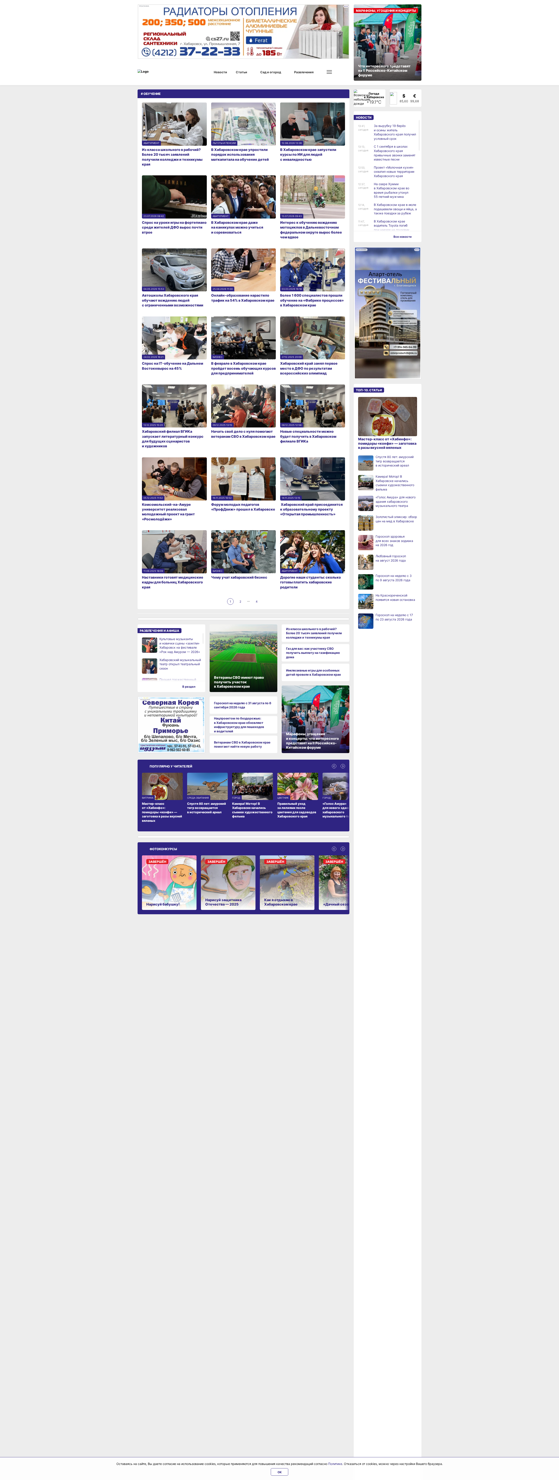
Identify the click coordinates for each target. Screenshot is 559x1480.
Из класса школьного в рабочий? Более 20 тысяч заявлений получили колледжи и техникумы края (314, 633)
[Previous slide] (334, 766)
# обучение (151, 94)
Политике (335, 1464)
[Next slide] (343, 766)
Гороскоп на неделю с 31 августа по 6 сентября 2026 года (242, 705)
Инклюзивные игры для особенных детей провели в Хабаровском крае (313, 672)
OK (280, 1472)
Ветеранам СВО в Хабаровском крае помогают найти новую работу (242, 744)
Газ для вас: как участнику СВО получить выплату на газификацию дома (313, 653)
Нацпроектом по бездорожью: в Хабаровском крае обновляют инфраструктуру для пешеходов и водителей (239, 724)
